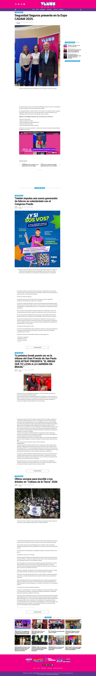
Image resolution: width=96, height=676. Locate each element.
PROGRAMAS (42, 9)
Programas (43, 668)
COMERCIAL (61, 9)
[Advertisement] (39, 98)
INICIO (33, 9)
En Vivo (38, 668)
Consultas (49, 668)
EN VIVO (37, 9)
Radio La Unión (50, 674)
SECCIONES (49, 9)
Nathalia (18, 23)
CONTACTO (56, 9)
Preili (20, 208)
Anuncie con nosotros (58, 668)
